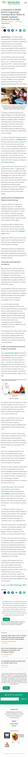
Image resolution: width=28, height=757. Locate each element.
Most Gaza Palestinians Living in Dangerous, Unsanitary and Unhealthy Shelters (12, 650)
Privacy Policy (14, 723)
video (17, 324)
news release (9, 162)
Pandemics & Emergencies (15, 624)
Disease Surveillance (14, 621)
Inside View (4, 665)
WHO (24, 585)
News (16, 623)
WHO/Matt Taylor (16, 585)
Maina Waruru (6, 23)
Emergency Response (7, 21)
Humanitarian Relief (6, 654)
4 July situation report (11, 353)
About (14, 721)
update (7, 493)
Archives (14, 725)
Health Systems (11, 623)
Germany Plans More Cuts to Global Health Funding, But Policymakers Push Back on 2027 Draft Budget (13, 637)
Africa (6, 621)
